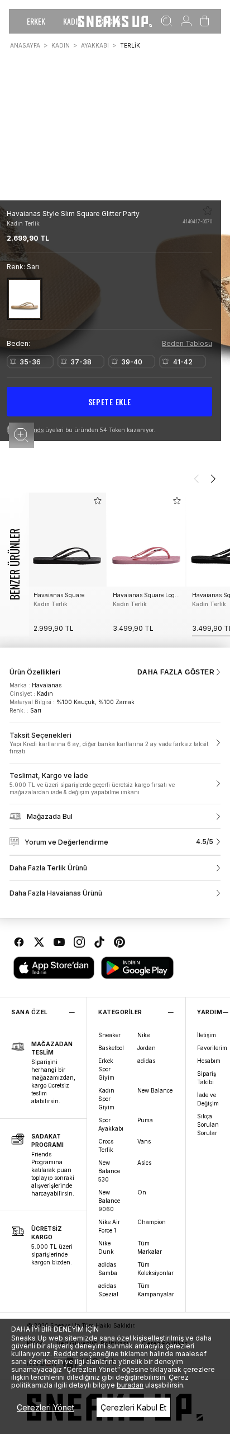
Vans (144, 1141)
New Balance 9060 (109, 1200)
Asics (144, 1162)
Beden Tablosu (187, 343)
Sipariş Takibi (206, 1077)
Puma (145, 1120)
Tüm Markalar (149, 1247)
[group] (67, 564)
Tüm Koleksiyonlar (155, 1268)
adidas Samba (107, 1268)
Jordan (146, 1047)
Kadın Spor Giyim (106, 1098)
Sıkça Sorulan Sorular (208, 1124)
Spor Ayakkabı (110, 1124)
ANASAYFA (25, 45)
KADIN (72, 21)
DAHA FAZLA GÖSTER (175, 672)
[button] (21, 435)
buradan (130, 1385)
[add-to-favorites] (97, 501)
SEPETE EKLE (109, 401)
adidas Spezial (108, 1289)
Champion (151, 1222)
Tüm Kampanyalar (155, 1289)
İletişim (206, 1035)
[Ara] (166, 21)
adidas (146, 1060)
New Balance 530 (109, 1171)
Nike (143, 1035)
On (141, 1192)
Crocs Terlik (105, 1145)
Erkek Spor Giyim (106, 1069)
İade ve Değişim (208, 1099)
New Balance (154, 1090)
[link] (115, 743)
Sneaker (109, 1035)
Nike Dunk (106, 1247)
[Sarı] (24, 299)
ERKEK (36, 21)
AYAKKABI (95, 45)
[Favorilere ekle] (207, 210)
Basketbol (111, 1047)
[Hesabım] (186, 21)
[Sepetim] (204, 21)
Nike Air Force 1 (109, 1226)
